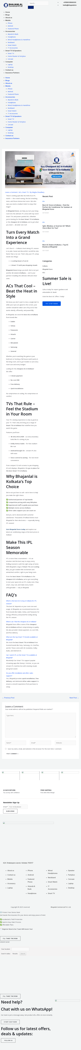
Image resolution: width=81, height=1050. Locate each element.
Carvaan (10, 59)
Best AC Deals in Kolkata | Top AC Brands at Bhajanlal (55, 246)
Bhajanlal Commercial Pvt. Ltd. (61, 907)
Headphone (12, 37)
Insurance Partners (12, 73)
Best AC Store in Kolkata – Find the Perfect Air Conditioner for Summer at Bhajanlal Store (57, 207)
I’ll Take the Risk (10, 938)
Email (5, 807)
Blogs (7, 15)
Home (7, 12)
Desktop (11, 67)
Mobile (8, 20)
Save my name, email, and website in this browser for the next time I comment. (35, 749)
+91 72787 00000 (51, 304)
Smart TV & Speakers (13, 51)
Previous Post (8, 698)
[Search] (31, 7)
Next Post (74, 698)
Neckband (11, 42)
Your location (5, 949)
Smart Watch (12, 45)
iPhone (10, 23)
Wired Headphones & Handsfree (19, 40)
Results (15, 954)
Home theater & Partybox (17, 56)
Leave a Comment (11, 192)
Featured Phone (13, 29)
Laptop (10, 64)
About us (8, 18)
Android (10, 26)
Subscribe (10, 811)
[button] (23, 602)
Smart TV (11, 53)
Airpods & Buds (13, 34)
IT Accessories (13, 48)
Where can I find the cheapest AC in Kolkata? (21, 622)
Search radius (5, 954)
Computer (9, 62)
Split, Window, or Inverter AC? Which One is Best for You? (56, 227)
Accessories (10, 31)
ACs (20, 192)
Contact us (9, 70)
